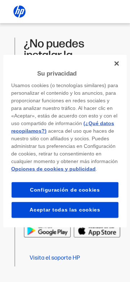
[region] (65, 141)
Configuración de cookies (65, 189)
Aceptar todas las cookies (65, 210)
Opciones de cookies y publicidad (53, 168)
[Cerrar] (117, 64)
